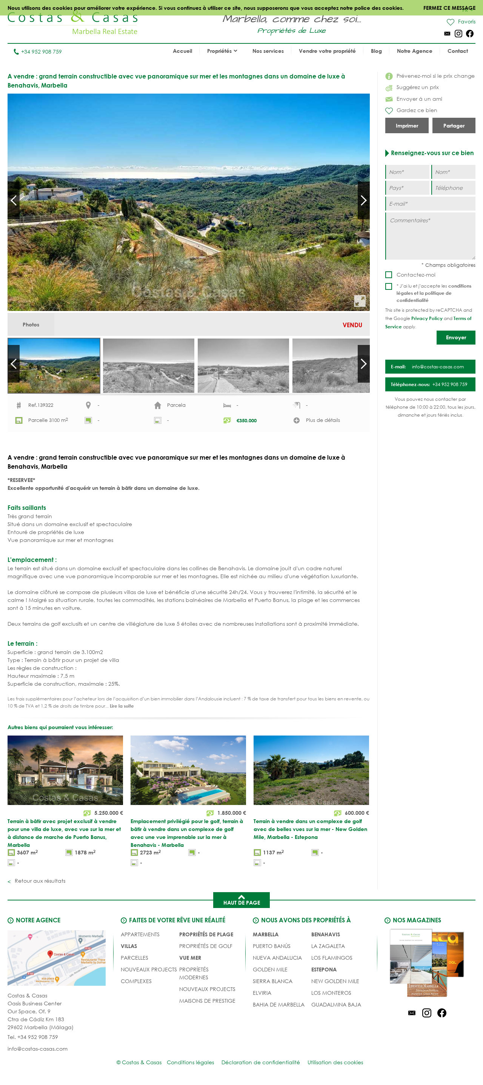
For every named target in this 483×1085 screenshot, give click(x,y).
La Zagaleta (328, 946)
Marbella (265, 934)
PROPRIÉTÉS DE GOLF (205, 946)
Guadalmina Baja (336, 1004)
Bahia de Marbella (279, 1004)
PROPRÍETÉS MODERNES (194, 973)
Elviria (262, 992)
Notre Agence (414, 51)
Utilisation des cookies (335, 1062)
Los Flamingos (331, 957)
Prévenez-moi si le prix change (436, 75)
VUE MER (190, 957)
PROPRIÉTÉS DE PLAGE (206, 934)
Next (364, 200)
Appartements (140, 934)
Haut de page (241, 902)
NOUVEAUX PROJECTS (149, 969)
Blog (376, 51)
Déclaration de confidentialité (261, 1062)
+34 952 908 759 (41, 51)
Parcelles (134, 957)
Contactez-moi (416, 274)
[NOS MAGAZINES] (427, 964)
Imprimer (407, 125)
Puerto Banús (272, 946)
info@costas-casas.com (38, 1048)
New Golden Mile (335, 981)
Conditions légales (190, 1062)
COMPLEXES (136, 981)
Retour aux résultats (39, 880)
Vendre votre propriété (327, 51)
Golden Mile (270, 969)
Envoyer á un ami (419, 98)
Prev (14, 200)
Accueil (182, 51)
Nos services (268, 51)
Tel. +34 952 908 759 (33, 1036)
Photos (31, 324)
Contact (458, 51)
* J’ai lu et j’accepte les (434, 293)
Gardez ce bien (417, 110)
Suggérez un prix (418, 87)
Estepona (324, 969)
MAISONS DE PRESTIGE (207, 1000)
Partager (454, 125)
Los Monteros (331, 992)
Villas (129, 946)
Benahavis (325, 934)
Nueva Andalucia (277, 957)
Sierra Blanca (272, 981)
